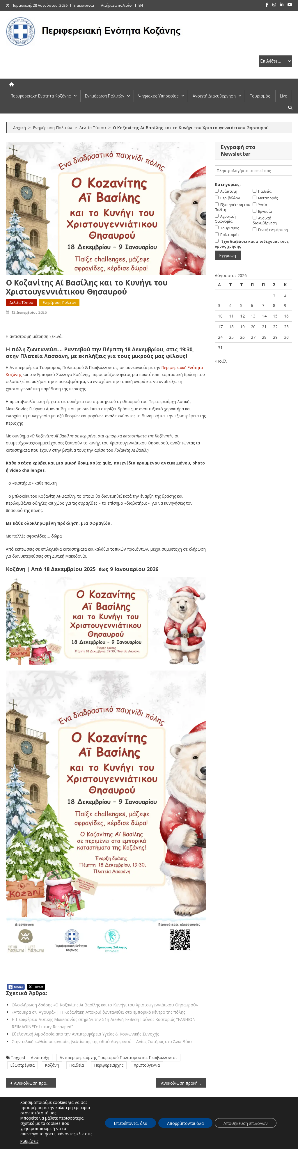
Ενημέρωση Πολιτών (104, 96)
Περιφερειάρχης (108, 1065)
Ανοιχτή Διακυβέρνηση (214, 96)
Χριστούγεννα (147, 1065)
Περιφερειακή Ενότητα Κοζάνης (40, 96)
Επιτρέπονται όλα (130, 1123)
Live (283, 96)
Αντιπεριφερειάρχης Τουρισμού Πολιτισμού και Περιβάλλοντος (118, 1057)
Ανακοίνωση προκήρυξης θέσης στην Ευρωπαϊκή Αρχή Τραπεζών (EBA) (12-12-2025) (183, 1083)
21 (264, 326)
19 (242, 326)
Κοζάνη (52, 1065)
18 (231, 326)
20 (253, 326)
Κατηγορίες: (228, 184)
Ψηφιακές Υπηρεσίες (158, 96)
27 (253, 337)
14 (264, 316)
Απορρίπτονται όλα (185, 1123)
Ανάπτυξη (40, 1057)
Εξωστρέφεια (22, 1065)
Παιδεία (77, 1065)
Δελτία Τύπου (21, 302)
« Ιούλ (221, 361)
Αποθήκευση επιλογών (246, 1123)
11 (231, 316)
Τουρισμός (260, 96)
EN (141, 5)
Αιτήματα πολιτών (116, 5)
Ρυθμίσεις (29, 1141)
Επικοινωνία (84, 5)
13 (253, 316)
